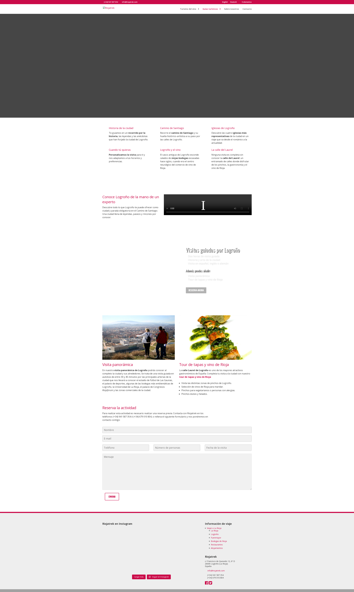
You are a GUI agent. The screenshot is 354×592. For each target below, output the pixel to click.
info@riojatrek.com (216, 570)
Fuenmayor (216, 537)
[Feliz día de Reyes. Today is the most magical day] (164, 551)
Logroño (215, 534)
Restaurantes (217, 544)
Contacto (247, 9)
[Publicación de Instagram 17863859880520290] (139, 565)
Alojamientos (217, 548)
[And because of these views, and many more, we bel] (164, 565)
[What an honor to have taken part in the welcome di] (139, 551)
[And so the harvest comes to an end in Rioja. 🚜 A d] (188, 565)
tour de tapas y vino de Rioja (195, 376)
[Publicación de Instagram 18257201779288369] (164, 537)
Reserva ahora (196, 290)
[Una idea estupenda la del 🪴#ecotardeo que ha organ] (114, 537)
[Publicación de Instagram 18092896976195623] (139, 537)
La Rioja (214, 530)
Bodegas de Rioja (219, 541)
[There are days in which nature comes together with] (114, 565)
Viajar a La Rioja (214, 528)
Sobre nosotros (231, 9)
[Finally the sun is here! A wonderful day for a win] (114, 551)
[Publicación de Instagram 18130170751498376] (188, 551)
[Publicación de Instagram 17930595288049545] (188, 537)
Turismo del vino (188, 9)
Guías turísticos (210, 9)
